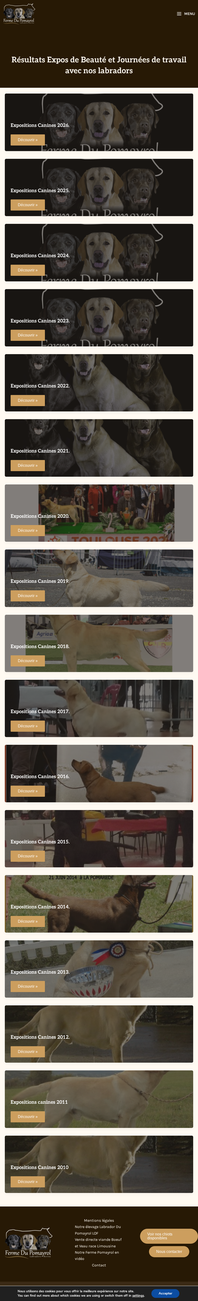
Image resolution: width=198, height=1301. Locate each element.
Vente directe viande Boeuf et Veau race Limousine (98, 1242)
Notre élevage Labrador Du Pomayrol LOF (98, 1229)
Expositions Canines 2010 (39, 1167)
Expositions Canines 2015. (40, 842)
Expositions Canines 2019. (40, 581)
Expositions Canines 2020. (40, 516)
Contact (99, 1265)
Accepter (165, 1293)
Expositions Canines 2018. (40, 647)
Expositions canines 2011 (39, 1102)
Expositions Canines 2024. (40, 256)
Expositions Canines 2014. (40, 907)
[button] (169, 1236)
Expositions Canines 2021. (40, 451)
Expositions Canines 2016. (40, 777)
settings (138, 1296)
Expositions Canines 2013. (40, 972)
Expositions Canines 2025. (40, 191)
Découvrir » (28, 142)
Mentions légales (99, 1220)
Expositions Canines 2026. (40, 125)
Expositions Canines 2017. (40, 712)
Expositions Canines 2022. (40, 386)
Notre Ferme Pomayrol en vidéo (97, 1255)
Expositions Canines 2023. (40, 321)
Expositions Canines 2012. (40, 1037)
